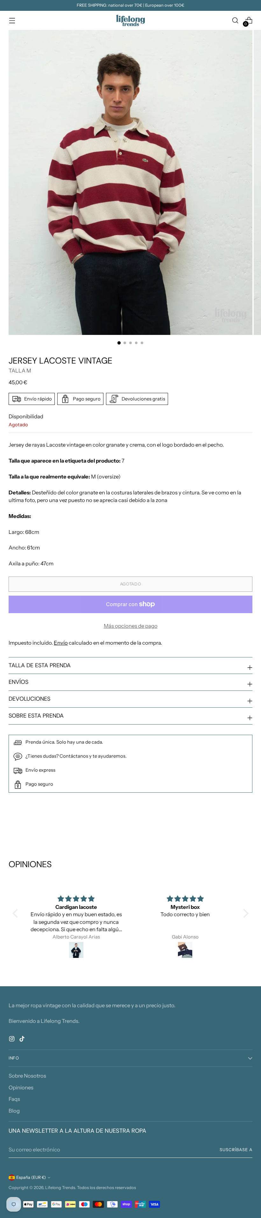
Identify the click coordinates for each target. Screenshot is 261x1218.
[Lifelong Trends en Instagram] (12, 1040)
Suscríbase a (236, 1149)
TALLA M (20, 370)
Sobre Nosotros (27, 1076)
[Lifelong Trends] (130, 20)
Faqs (14, 1099)
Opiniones (21, 1087)
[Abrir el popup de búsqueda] (235, 20)
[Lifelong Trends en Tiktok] (22, 1040)
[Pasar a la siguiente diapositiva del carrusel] (247, 824)
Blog (14, 1111)
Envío (61, 643)
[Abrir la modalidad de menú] (11, 20)
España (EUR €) (31, 1177)
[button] (16, 913)
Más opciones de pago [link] (131, 626)
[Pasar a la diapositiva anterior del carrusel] (232, 825)
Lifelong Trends (60, 1187)
